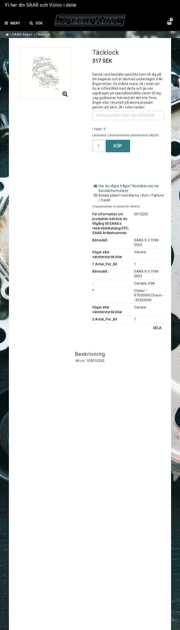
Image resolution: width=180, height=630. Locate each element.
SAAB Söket (22, 34)
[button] (65, 94)
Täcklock (43, 34)
